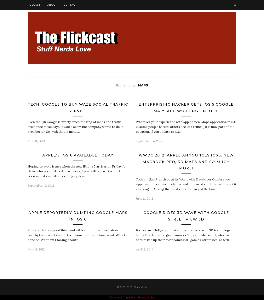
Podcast (34, 4)
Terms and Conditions (122, 297)
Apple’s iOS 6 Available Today (77, 155)
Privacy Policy (146, 297)
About (52, 4)
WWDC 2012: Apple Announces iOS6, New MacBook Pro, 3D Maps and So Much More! (186, 161)
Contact (70, 4)
